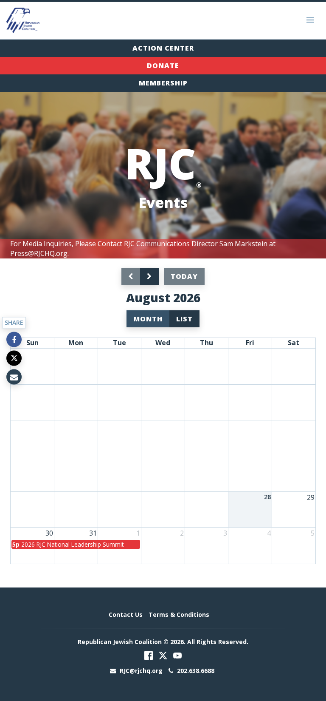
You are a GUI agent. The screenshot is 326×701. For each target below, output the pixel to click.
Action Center (163, 48)
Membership (163, 83)
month (148, 319)
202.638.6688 (194, 671)
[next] (149, 276)
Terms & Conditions (179, 614)
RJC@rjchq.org (141, 671)
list (184, 319)
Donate (163, 65)
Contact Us (126, 614)
